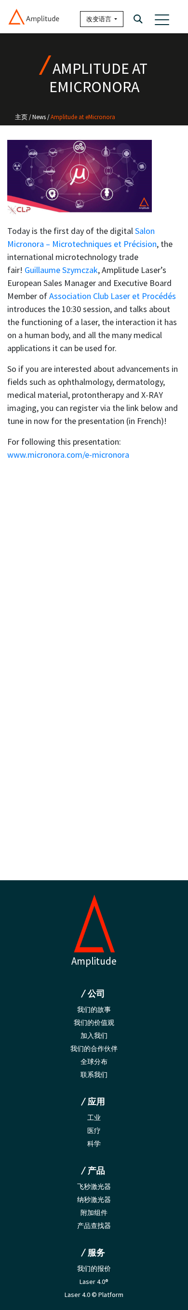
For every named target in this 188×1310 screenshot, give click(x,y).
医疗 (94, 1130)
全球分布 (94, 1061)
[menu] (161, 19)
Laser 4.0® (94, 1281)
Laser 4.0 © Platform (94, 1294)
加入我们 (94, 1035)
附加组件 (94, 1212)
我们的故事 (94, 1009)
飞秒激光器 (94, 1186)
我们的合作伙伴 (94, 1048)
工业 (94, 1117)
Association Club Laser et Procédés (112, 295)
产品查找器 (94, 1225)
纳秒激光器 (94, 1199)
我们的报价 (94, 1268)
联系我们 (94, 1074)
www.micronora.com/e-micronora (68, 454)
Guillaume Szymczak (61, 269)
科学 (94, 1143)
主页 (21, 117)
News (39, 117)
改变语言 (99, 19)
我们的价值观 (94, 1022)
